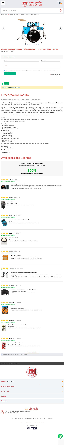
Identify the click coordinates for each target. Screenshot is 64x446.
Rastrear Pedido (10, 381)
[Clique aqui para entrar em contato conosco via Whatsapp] (60, 436)
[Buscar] (60, 10)
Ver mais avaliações (32, 352)
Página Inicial (4, 14)
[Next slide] (60, 28)
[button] (25, 44)
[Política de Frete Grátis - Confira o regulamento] (32, 354)
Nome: (5, 60)
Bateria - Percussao (14, 14)
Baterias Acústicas (25, 14)
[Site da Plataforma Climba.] (32, 427)
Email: (5, 65)
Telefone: (43, 60)
